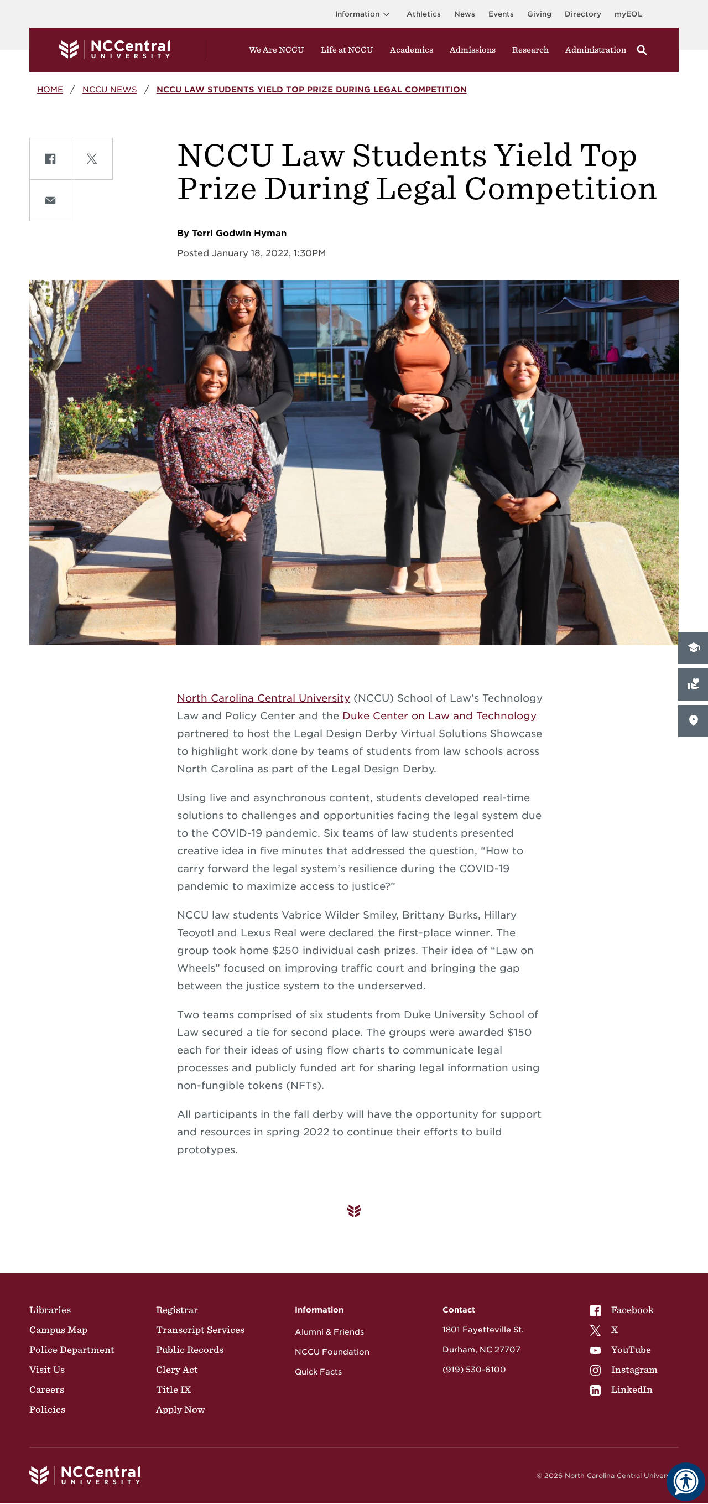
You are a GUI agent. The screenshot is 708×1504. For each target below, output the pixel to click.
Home (50, 89)
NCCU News (109, 89)
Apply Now (180, 1409)
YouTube (631, 1350)
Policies (47, 1409)
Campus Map (58, 1330)
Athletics (424, 14)
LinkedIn (632, 1389)
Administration (595, 49)
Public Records (189, 1350)
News (464, 14)
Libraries (50, 1310)
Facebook (632, 1310)
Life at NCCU (347, 49)
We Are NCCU (276, 49)
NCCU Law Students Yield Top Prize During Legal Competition (312, 89)
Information (357, 14)
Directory (583, 14)
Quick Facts (318, 1371)
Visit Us (47, 1370)
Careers (46, 1389)
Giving (539, 14)
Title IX (173, 1389)
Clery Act (177, 1370)
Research (530, 49)
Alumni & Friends (329, 1331)
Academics (411, 49)
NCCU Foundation (332, 1351)
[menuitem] (624, 1310)
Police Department (71, 1350)
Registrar (177, 1310)
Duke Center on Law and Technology (439, 716)
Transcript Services (200, 1330)
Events (501, 14)
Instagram (634, 1370)
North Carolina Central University (263, 698)
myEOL (628, 14)
